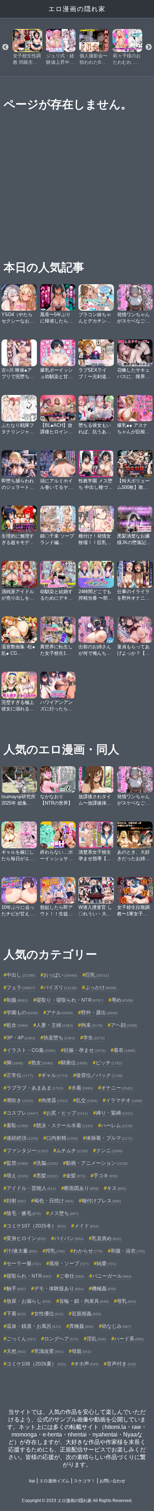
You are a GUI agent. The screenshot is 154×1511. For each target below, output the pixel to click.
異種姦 (81, 1326)
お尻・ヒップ (67, 1113)
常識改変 (48, 1351)
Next (148, 47)
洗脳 (47, 1163)
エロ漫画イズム (54, 1480)
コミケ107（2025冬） (36, 1226)
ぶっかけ (100, 987)
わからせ (87, 1251)
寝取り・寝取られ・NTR (69, 1000)
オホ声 (86, 1364)
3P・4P (20, 1037)
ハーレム (117, 1125)
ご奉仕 (71, 1276)
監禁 (17, 1163)
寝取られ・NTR (28, 1276)
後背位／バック (99, 1075)
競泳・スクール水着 (64, 1125)
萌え (17, 1175)
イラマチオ (124, 1100)
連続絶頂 (22, 1138)
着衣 (124, 1050)
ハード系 (129, 1338)
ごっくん (21, 1338)
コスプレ (22, 1113)
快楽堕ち (59, 1037)
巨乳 (97, 975)
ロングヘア (61, 1338)
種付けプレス (101, 1200)
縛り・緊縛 (114, 1113)
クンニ (109, 1150)
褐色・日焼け (53, 1200)
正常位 (19, 1075)
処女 (17, 1025)
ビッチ (109, 1063)
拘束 (91, 1025)
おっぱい (60, 975)
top (32, 1480)
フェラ (20, 987)
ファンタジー (27, 1150)
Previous (5, 47)
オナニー (117, 1088)
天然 (16, 1351)
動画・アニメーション (96, 1163)
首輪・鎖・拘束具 (84, 1301)
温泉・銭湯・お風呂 (33, 1326)
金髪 (75, 1175)
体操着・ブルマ (109, 1138)
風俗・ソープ (68, 1263)
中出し (20, 975)
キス (116, 1188)
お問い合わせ (112, 1480)
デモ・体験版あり (58, 1288)
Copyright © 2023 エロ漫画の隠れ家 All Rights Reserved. (77, 1500)
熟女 (42, 1063)
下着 (16, 1313)
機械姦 (104, 1288)
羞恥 (17, 1125)
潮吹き (19, 1100)
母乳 (126, 1301)
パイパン (68, 1238)
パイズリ (60, 987)
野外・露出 (99, 1012)
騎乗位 (74, 1063)
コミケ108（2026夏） (36, 1364)
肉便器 (54, 1100)
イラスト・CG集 (31, 1050)
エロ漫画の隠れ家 (77, 9)
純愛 (106, 1263)
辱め (122, 1000)
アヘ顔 (124, 1025)
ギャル (54, 1075)
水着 (82, 1088)
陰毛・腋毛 (23, 1213)
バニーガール (111, 1276)
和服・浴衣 (128, 1251)
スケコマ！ (84, 1480)
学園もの (22, 1012)
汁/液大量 (21, 1251)
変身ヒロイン (26, 1238)
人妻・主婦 (54, 1025)
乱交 (86, 1100)
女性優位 (48, 1313)
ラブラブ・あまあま (34, 1088)
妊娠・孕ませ (84, 1050)
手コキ (105, 1175)
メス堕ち (63, 1213)
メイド (86, 1226)
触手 (16, 1288)
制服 (17, 1000)
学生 (94, 1037)
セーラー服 (23, 1263)
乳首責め (106, 1238)
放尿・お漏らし (28, 1301)
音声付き (121, 1364)
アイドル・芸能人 (31, 1188)
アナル (59, 1012)
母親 (81, 1351)
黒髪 (47, 1175)
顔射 (16, 1200)
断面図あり (81, 1188)
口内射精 (62, 1138)
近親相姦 (86, 1313)
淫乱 (96, 1338)
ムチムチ (72, 1150)
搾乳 (55, 1251)
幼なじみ (116, 1326)
